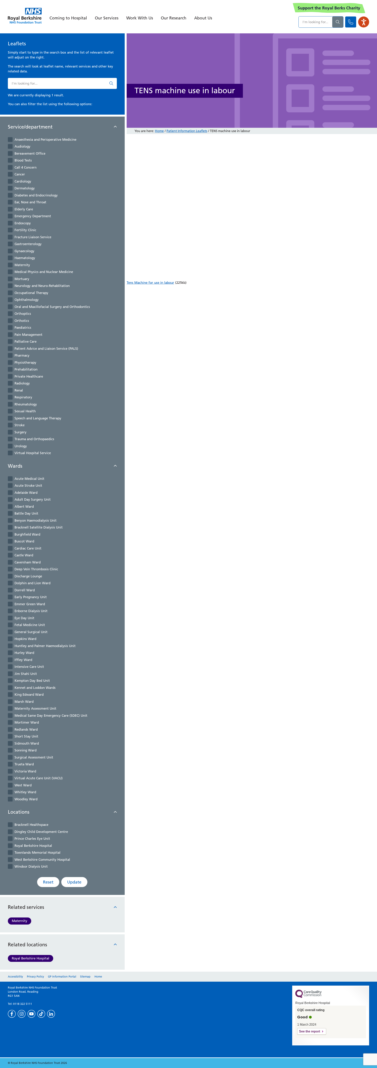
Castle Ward (24, 555)
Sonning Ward (26, 750)
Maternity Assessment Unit (35, 708)
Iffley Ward (23, 660)
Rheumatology (26, 404)
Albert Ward (24, 506)
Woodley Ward (26, 799)
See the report (309, 1031)
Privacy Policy (35, 976)
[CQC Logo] (308, 997)
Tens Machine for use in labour (150, 283)
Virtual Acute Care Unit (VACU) (39, 778)
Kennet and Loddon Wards (35, 688)
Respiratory (23, 397)
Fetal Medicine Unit (30, 625)
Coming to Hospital (68, 18)
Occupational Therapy (31, 293)
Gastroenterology (28, 244)
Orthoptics (23, 314)
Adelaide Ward (26, 493)
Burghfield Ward (27, 534)
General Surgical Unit (31, 632)
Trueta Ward (24, 764)
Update (74, 882)
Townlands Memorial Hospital (37, 852)
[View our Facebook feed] (12, 1014)
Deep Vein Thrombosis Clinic (36, 569)
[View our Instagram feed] (22, 1014)
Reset (48, 882)
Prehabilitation (26, 369)
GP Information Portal (62, 976)
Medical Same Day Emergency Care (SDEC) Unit (51, 715)
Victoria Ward (25, 771)
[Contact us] (350, 21)
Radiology (22, 383)
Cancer (20, 174)
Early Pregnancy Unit (31, 597)
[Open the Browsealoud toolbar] (363, 21)
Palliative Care (26, 341)
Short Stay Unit (26, 736)
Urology (21, 446)
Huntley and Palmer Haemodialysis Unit (45, 646)
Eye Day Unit (24, 618)
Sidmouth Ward (27, 743)
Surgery (21, 432)
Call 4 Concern (26, 167)
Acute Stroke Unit (28, 485)
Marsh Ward (24, 702)
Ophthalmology (27, 300)
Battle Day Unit (26, 513)
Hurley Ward (24, 653)
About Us (203, 18)
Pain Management (28, 335)
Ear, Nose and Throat (30, 202)
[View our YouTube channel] (31, 1014)
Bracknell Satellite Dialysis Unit (39, 527)
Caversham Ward (28, 562)
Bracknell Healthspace (31, 825)
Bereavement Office (30, 153)
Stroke (20, 425)
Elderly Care (24, 209)
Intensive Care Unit (29, 667)
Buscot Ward (24, 541)
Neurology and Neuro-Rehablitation (42, 286)
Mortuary (22, 279)
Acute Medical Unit (29, 479)
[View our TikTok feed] (41, 1014)
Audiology (22, 146)
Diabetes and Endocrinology (36, 195)
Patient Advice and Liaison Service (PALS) (46, 349)
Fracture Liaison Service (33, 237)
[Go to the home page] (25, 16)
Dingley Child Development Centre (41, 832)
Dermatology (25, 188)
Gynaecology (24, 251)
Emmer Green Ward (30, 604)
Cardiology (23, 181)
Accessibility (15, 976)
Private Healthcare (29, 376)
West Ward (23, 785)
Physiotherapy (25, 362)
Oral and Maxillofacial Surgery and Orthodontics (52, 307)
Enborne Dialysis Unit (31, 611)
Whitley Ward (25, 792)
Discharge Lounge (28, 576)
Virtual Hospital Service (33, 453)
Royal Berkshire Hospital (33, 846)
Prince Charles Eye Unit (32, 839)
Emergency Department (33, 216)
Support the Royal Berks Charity (329, 7)
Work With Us (139, 18)
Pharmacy (22, 355)
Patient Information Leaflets (187, 131)
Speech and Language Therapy (38, 418)
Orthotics (22, 321)
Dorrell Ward (25, 590)
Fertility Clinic (25, 230)
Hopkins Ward (25, 639)
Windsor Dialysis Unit (31, 866)
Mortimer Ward (27, 722)
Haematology (25, 258)
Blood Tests (23, 160)
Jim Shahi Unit (26, 674)
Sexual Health (25, 411)
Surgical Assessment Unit (34, 757)
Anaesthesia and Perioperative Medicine (45, 139)
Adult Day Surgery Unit (33, 499)
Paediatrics (23, 328)
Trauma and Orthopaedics (34, 439)
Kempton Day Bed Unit (32, 681)
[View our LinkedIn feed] (51, 1014)
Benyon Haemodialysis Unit (36, 520)
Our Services (106, 18)
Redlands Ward (26, 729)
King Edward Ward (29, 694)
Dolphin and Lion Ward (32, 583)
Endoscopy (23, 223)
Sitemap (85, 976)
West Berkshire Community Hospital (42, 860)
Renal (19, 390)
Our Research (173, 18)
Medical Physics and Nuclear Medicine (44, 272)
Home (159, 131)
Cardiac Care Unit (28, 548)
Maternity (22, 265)
